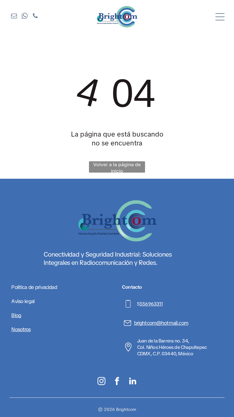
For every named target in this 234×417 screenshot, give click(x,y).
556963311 (151, 304)
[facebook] (117, 382)
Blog (16, 315)
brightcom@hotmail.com (161, 323)
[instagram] (101, 382)
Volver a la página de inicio (117, 167)
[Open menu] (220, 16)
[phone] (35, 16)
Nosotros (20, 329)
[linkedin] (132, 382)
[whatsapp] (24, 16)
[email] (14, 16)
